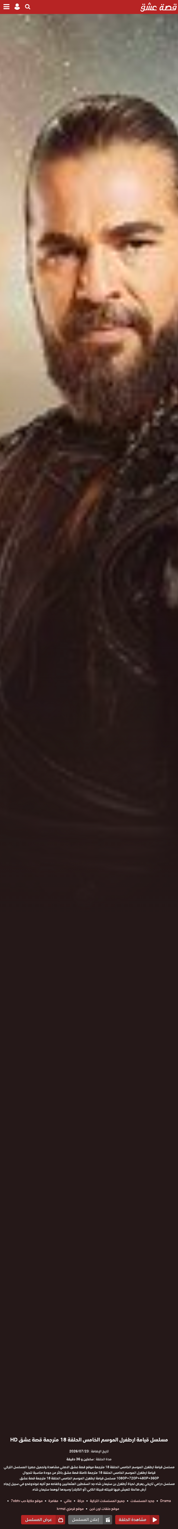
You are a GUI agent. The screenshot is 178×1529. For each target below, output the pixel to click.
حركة (80, 1501)
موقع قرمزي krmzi (70, 1509)
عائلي (68, 1501)
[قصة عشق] (158, 7)
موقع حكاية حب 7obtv (27, 1501)
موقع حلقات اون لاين (104, 1509)
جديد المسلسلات (142, 1501)
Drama (165, 1501)
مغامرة (53, 1501)
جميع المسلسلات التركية (107, 1501)
